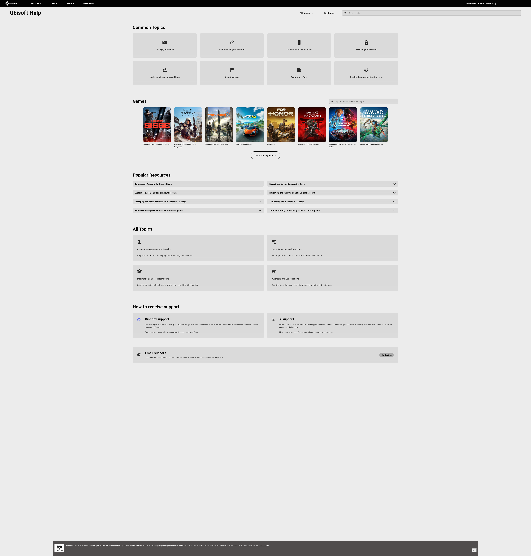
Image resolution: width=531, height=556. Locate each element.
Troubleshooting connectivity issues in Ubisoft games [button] (295, 210)
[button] (165, 45)
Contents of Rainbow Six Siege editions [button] (153, 183)
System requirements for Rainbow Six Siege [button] (156, 192)
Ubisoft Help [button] (25, 13)
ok (474, 550)
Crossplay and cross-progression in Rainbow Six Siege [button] (160, 201)
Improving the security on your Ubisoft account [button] (292, 192)
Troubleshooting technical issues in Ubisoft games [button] (159, 210)
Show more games (264, 155)
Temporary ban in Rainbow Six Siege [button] (286, 201)
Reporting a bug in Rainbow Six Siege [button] (287, 183)
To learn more (247, 545)
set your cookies (262, 545)
